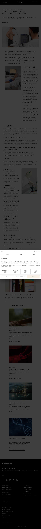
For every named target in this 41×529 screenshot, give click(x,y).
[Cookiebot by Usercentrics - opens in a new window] (35, 251)
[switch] (15, 272)
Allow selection (20, 276)
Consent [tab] (7, 254)
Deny (7, 276)
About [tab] (34, 254)
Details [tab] (20, 254)
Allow (33, 276)
